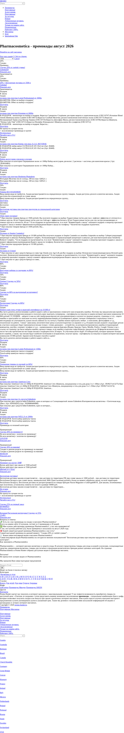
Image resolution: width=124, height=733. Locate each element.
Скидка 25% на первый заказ (12, 504)
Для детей (10, 583)
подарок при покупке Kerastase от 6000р (16, 113)
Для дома (18, 583)
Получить (4, 105)
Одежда (26, 583)
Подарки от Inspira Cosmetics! (12, 233)
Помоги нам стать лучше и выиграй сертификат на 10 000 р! (25, 310)
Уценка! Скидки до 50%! (10, 281)
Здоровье (33, 583)
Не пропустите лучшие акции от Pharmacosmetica (20, 557)
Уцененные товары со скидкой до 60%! (16, 364)
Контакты (4, 592)
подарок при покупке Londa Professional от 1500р (20, 349)
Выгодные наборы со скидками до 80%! (16, 270)
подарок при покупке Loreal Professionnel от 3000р (21, 98)
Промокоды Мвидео (17, 587)
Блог (7, 34)
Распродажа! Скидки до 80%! (12, 303)
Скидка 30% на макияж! (10, 447)
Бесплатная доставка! (9, 476)
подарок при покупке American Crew (15, 382)
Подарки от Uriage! (8, 251)
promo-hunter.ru (21, 605)
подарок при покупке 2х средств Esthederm (18, 399)
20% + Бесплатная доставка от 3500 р (15, 83)
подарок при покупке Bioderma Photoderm (17, 177)
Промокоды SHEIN (34, 587)
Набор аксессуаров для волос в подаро (16, 159)
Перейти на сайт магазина (11, 52)
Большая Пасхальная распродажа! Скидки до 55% (20, 513)
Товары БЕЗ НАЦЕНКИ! (10, 192)
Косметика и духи (7, 574)
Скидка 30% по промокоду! (11, 432)
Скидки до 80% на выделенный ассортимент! (19, 292)
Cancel (16, 59)
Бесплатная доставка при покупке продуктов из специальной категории (30, 209)
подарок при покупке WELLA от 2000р (16, 417)
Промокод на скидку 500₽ (11, 463)
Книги (2, 583)
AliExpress (4, 587)
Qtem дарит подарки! (8, 216)
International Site (11, 36)
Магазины (9, 32)
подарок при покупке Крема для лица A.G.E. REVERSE (23, 144)
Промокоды (10, 8)
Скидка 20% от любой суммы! (12, 67)
